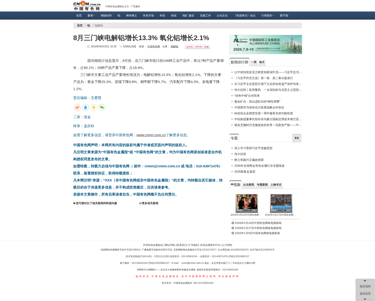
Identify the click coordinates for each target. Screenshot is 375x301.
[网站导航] (169, 245)
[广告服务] (193, 245)
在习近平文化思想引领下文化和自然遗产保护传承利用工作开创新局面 (268, 84)
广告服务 (135, 6)
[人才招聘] (226, 245)
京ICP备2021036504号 (262, 249)
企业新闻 (248, 184)
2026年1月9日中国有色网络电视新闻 (257, 233)
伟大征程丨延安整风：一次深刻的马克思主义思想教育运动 (268, 89)
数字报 (284, 15)
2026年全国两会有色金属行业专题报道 (259, 165)
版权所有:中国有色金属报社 (158, 276)
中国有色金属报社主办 (117, 6)
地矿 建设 (188, 15)
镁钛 (174, 15)
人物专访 (276, 184)
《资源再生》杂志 (244, 15)
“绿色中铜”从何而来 (247, 95)
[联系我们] (181, 245)
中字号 (198, 47)
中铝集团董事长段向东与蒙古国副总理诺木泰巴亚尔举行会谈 (268, 119)
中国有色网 (153, 46)
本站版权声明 (228, 276)
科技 (162, 15)
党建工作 (205, 15)
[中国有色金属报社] (153, 245)
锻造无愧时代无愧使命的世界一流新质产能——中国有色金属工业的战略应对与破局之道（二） (268, 125)
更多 (297, 138)
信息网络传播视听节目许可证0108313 (121, 249)
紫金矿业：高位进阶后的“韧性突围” (257, 101)
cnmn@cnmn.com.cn (192, 263)
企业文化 (222, 15)
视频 (236, 185)
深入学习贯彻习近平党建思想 (253, 148)
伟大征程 (240, 154)
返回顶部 (365, 286)
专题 (234, 138)
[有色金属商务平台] (210, 245)
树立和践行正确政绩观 (249, 159)
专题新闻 (262, 184)
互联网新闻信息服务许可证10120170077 (195, 249)
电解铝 (174, 46)
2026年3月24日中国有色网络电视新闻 (246, 215)
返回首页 (365, 293)
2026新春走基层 (244, 171)
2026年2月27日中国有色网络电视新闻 (281, 215)
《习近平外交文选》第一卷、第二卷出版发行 (263, 78)
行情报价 (266, 15)
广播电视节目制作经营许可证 (157, 249)
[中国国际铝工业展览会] (265, 44)
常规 (206, 47)
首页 (79, 15)
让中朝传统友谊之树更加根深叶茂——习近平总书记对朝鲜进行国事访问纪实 (268, 72)
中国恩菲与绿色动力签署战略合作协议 (259, 107)
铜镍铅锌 (106, 15)
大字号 (189, 47)
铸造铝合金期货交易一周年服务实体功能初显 (263, 113)
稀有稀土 (131, 15)
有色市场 (148, 15)
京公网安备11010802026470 (233, 249)
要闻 (90, 15)
